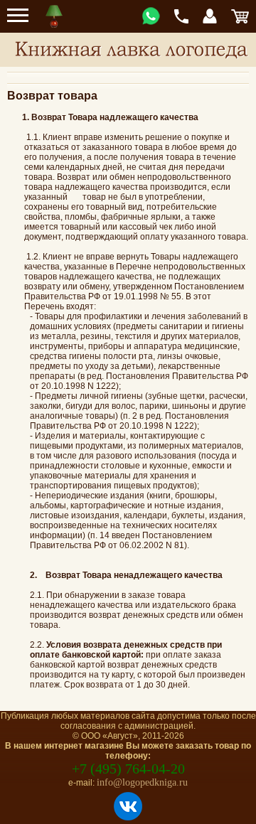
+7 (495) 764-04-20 (128, 768)
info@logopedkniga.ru (142, 782)
